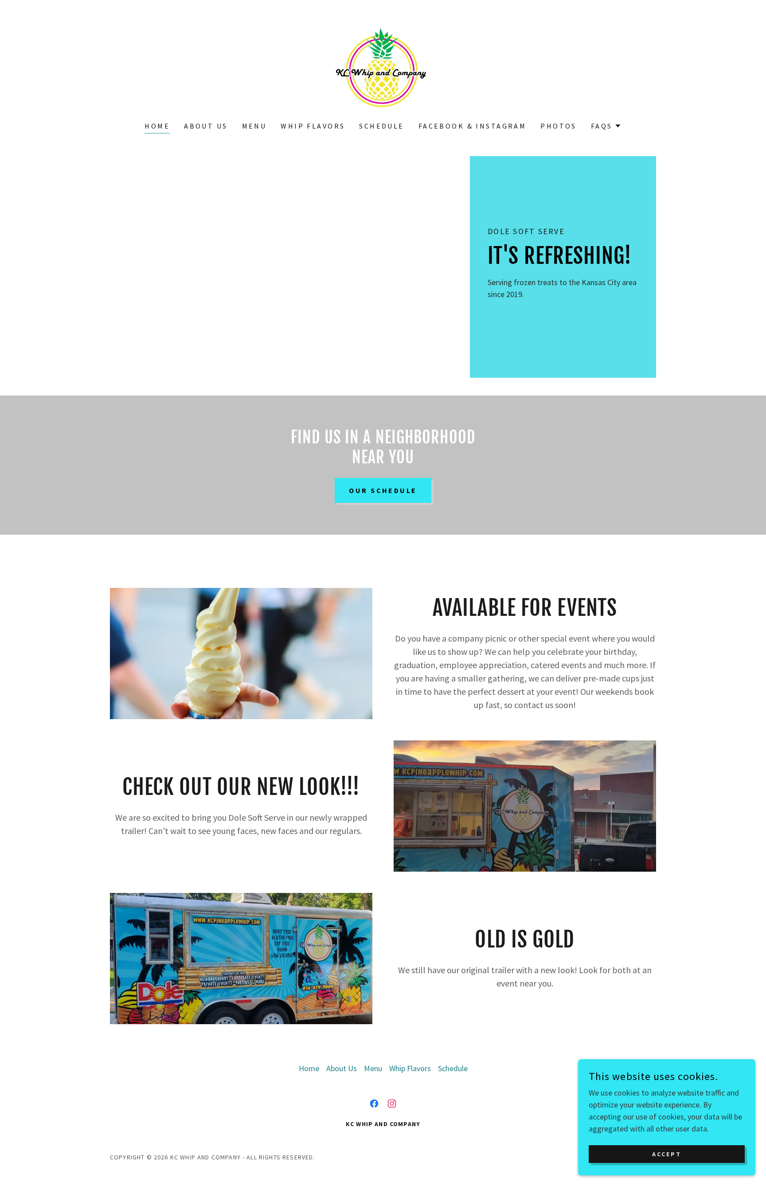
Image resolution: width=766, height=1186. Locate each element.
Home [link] (157, 125)
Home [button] (309, 1068)
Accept (666, 1154)
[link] (383, 66)
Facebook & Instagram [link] (472, 125)
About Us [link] (205, 125)
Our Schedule (383, 490)
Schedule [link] (381, 125)
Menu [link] (254, 125)
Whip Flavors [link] (313, 125)
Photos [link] (558, 125)
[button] (606, 126)
